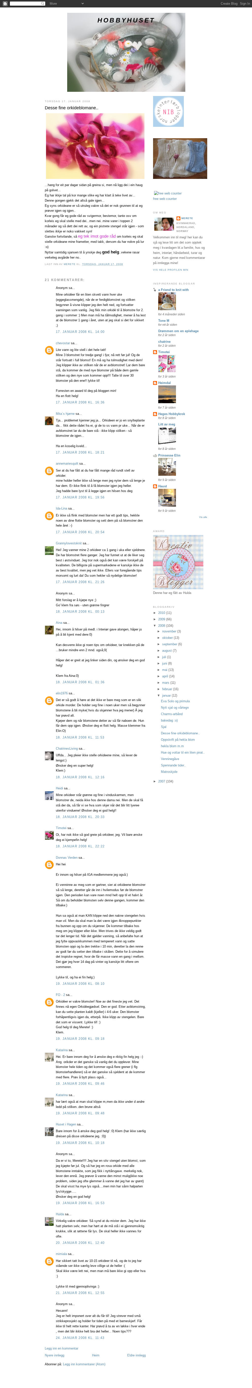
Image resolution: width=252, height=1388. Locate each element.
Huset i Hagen (66, 1124)
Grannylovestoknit (69, 543)
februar (167, 689)
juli (164, 657)
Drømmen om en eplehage (178, 331)
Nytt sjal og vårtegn (175, 707)
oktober (168, 638)
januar (167, 695)
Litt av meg (166, 424)
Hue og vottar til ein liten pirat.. (183, 752)
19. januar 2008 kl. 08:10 (80, 984)
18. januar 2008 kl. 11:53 (80, 737)
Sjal (163, 727)
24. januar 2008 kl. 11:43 (80, 1338)
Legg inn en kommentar (61, 1348)
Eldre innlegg (136, 1355)
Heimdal (164, 383)
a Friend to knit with (173, 290)
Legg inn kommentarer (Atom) (84, 1364)
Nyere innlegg (54, 1355)
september (170, 644)
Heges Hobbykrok (171, 414)
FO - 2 (60, 995)
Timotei (61, 828)
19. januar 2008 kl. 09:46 (80, 1083)
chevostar (63, 343)
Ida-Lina (61, 508)
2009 (162, 619)
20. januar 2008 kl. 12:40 (80, 1243)
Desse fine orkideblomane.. (180, 733)
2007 (162, 781)
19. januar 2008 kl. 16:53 (80, 1203)
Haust (162, 486)
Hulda (60, 1214)
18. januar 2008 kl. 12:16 (80, 777)
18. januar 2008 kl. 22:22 (80, 846)
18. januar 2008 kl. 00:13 (80, 611)
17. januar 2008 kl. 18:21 (80, 452)
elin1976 (62, 693)
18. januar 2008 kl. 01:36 (80, 682)
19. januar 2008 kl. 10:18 (80, 1143)
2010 (162, 613)
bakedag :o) (169, 720)
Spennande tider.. (173, 765)
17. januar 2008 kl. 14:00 (80, 332)
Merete (187, 218)
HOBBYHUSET (126, 20)
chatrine (164, 341)
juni (165, 663)
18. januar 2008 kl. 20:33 (80, 817)
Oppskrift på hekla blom (178, 740)
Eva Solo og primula (175, 701)
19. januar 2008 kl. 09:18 (80, 1039)
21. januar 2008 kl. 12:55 (80, 1293)
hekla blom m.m (172, 746)
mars (166, 682)
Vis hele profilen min (170, 269)
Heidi (59, 788)
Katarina (62, 1050)
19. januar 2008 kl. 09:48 (80, 1113)
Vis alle (203, 517)
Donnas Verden (67, 857)
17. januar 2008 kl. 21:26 (80, 582)
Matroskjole (169, 772)
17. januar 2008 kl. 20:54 (80, 532)
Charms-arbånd (172, 714)
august (167, 650)
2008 (162, 625)
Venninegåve (170, 759)
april (165, 676)
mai (165, 670)
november (169, 631)
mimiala (61, 1254)
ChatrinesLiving (67, 748)
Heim (95, 1355)
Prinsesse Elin (169, 455)
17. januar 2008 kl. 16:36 (80, 402)
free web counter (165, 199)
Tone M (163, 321)
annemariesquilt (67, 463)
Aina (59, 623)
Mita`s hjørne (65, 414)
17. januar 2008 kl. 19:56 (80, 497)
